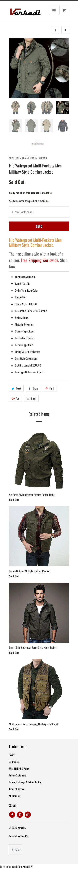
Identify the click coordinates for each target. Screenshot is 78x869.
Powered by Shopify (18, 836)
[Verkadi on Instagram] (28, 815)
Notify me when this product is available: (30, 193)
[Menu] (54, 10)
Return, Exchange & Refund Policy (25, 782)
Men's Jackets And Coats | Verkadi (28, 158)
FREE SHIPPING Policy (19, 768)
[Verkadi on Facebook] (12, 815)
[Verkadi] (25, 12)
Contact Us (14, 762)
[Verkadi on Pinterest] (20, 815)
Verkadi (21, 828)
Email (33, 398)
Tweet (18, 388)
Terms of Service (16, 789)
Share (35, 388)
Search (12, 755)
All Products (14, 796)
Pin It (51, 388)
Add (17, 398)
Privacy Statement (17, 775)
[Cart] (64, 10)
